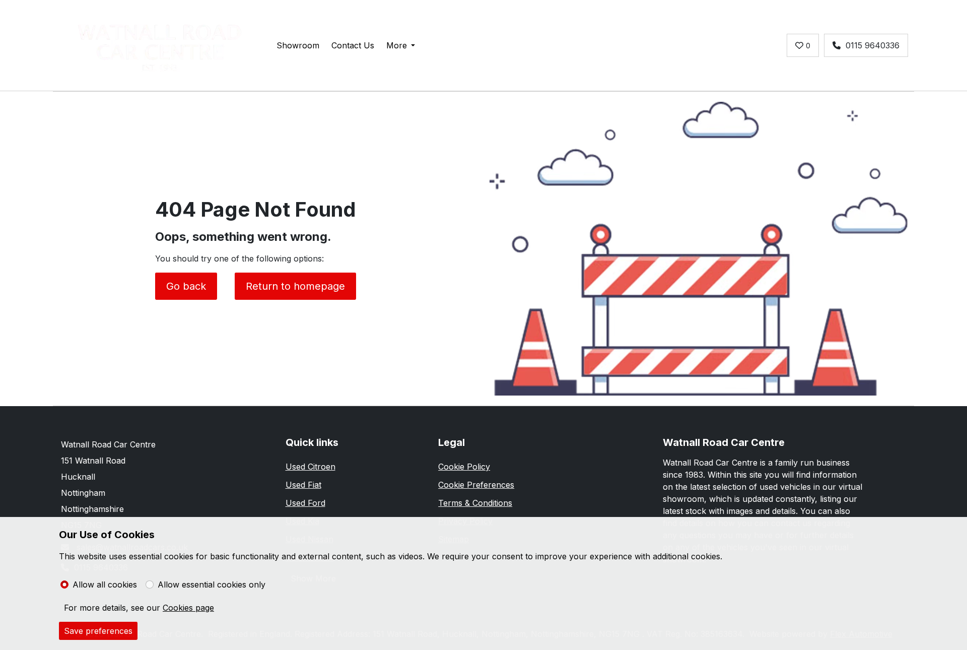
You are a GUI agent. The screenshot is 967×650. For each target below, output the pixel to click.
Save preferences (98, 631)
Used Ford (305, 503)
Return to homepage (295, 286)
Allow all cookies (105, 584)
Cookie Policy (464, 467)
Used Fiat (303, 485)
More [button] (396, 45)
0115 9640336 (873, 45)
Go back (186, 286)
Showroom (298, 45)
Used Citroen (310, 467)
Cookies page (188, 608)
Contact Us (352, 45)
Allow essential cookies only (211, 584)
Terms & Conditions (475, 503)
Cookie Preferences (476, 485)
